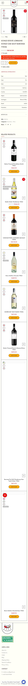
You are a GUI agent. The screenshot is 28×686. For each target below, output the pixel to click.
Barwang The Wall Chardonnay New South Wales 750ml (14, 480)
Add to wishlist (6, 66)
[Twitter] (8, 125)
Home (2, 36)
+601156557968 (7, 674)
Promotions (9, 121)
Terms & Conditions (6, 662)
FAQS (3, 655)
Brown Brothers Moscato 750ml (14, 275)
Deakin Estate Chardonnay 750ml (14, 202)
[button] (14, 171)
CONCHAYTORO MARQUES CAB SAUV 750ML (14, 238)
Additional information (8, 71)
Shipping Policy (5, 660)
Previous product (23, 37)
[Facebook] (6, 125)
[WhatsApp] (10, 125)
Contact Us (4, 652)
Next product (26, 37)
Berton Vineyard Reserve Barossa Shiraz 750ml (14, 348)
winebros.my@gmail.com (9, 672)
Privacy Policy (5, 665)
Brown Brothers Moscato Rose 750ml (14, 611)
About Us (4, 650)
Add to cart (13, 62)
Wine (6, 36)
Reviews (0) (4, 114)
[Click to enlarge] (3, 31)
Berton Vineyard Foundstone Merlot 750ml (14, 164)
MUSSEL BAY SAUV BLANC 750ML (14, 312)
